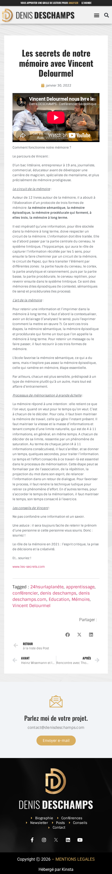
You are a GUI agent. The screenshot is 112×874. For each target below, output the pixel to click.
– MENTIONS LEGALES (73, 859)
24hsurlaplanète (47, 587)
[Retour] (16, 645)
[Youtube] (80, 840)
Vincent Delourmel (32, 605)
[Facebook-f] (32, 840)
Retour (28, 643)
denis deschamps (58, 593)
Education (59, 599)
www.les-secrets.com (29, 567)
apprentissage (80, 587)
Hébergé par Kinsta (56, 869)
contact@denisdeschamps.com (56, 727)
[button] (96, 15)
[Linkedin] (68, 840)
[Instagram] (44, 840)
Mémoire (81, 599)
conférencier (25, 593)
